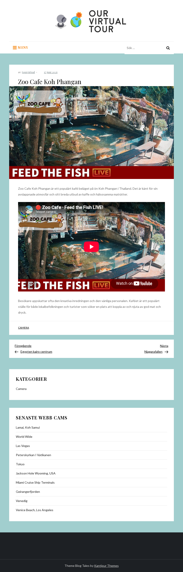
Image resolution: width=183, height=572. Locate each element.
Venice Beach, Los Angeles (34, 510)
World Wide (24, 436)
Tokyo (20, 464)
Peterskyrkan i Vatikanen (33, 455)
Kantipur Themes (106, 566)
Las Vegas (23, 446)
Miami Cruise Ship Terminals (35, 482)
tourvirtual (28, 72)
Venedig (21, 501)
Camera (23, 327)
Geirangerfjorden (28, 491)
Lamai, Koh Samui (28, 427)
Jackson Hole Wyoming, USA (36, 473)
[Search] (168, 48)
